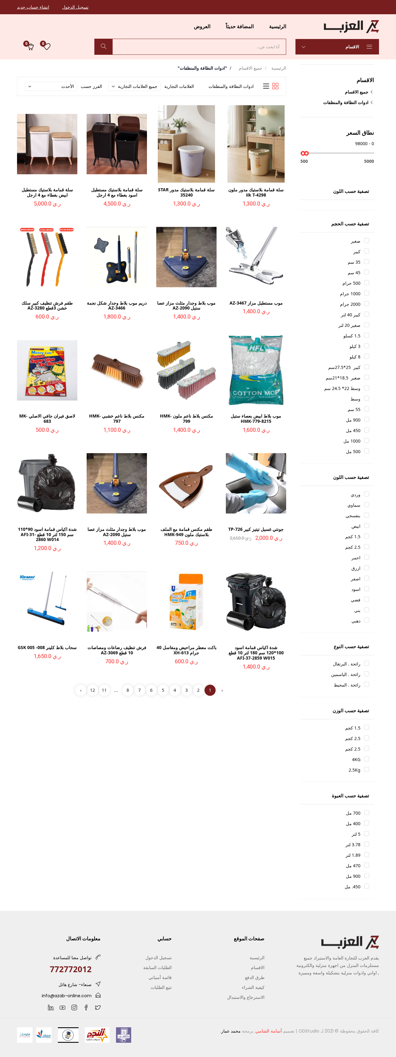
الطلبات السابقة (157, 967)
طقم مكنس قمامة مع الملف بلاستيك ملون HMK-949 (186, 531)
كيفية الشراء (253, 987)
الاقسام (353, 47)
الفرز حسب (91, 86)
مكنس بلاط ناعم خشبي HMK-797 (116, 418)
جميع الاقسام (357, 92)
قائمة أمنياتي (160, 977)
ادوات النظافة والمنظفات (346, 102)
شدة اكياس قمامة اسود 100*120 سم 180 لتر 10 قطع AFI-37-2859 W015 (256, 652)
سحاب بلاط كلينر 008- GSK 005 (47, 647)
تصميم (275, 1031)
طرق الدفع (255, 977)
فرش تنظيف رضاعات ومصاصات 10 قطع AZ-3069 (117, 650)
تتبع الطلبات (161, 987)
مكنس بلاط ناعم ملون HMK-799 (186, 418)
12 (92, 690)
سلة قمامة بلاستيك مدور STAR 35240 (186, 192)
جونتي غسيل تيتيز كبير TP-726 (256, 529)
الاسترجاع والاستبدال (246, 997)
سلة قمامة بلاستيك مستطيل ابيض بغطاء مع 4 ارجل (47, 192)
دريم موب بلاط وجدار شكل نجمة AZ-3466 (117, 305)
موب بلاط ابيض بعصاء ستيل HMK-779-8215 (256, 418)
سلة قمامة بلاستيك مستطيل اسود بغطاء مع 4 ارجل (117, 192)
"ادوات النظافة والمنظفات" (202, 68)
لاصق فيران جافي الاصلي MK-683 (47, 418)
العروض (202, 26)
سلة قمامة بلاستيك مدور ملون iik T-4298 (256, 192)
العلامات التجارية (179, 86)
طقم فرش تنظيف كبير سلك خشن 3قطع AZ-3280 (47, 305)
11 (104, 690)
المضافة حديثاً (240, 26)
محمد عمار (231, 1031)
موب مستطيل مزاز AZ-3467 (256, 303)
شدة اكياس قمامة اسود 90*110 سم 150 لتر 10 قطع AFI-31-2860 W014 (47, 534)
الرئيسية (277, 26)
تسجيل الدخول (75, 7)
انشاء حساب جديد (33, 7)
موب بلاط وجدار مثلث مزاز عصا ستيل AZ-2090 (186, 305)
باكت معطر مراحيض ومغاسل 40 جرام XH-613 (187, 650)
